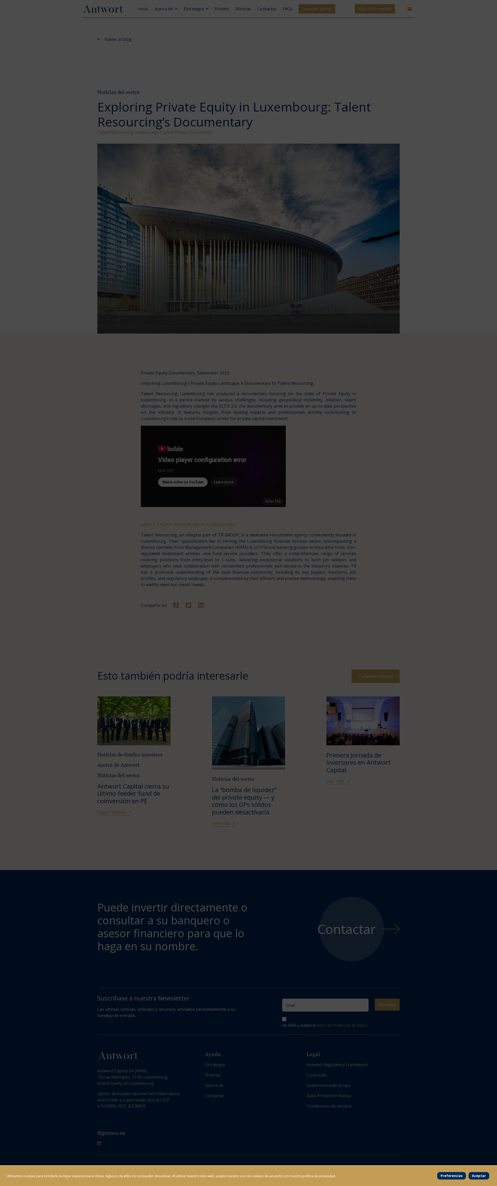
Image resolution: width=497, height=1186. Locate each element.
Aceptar (479, 1175)
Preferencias (452, 1175)
